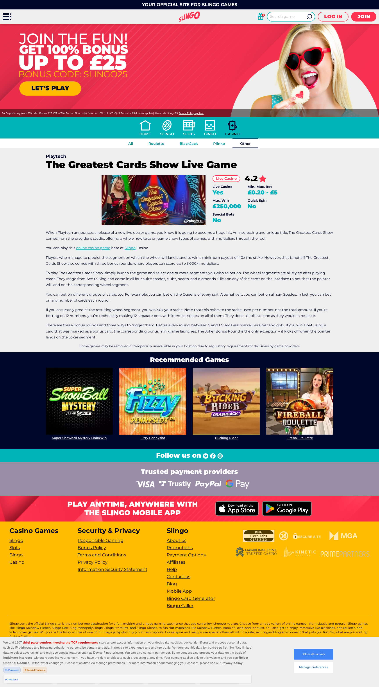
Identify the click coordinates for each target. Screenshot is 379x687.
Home (145, 134)
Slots (189, 134)
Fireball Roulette (300, 438)
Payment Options (186, 555)
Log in (333, 17)
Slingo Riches (147, 627)
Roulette (156, 144)
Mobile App (179, 591)
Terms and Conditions (102, 555)
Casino (232, 134)
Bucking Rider (226, 438)
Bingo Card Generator (191, 598)
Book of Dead (233, 627)
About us (176, 540)
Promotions (180, 547)
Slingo (167, 134)
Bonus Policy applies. (191, 113)
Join (364, 17)
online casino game (93, 248)
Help (172, 569)
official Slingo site (47, 623)
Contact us (178, 576)
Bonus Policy (92, 547)
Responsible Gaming (100, 540)
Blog (172, 583)
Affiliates (176, 562)
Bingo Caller (180, 605)
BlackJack (189, 144)
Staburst (258, 627)
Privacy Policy (92, 562)
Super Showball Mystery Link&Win (79, 438)
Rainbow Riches (209, 627)
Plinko (219, 144)
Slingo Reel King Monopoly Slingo (77, 627)
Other (245, 144)
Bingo (210, 134)
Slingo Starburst (116, 627)
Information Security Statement (112, 569)
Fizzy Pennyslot (153, 438)
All (130, 144)
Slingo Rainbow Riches (33, 627)
